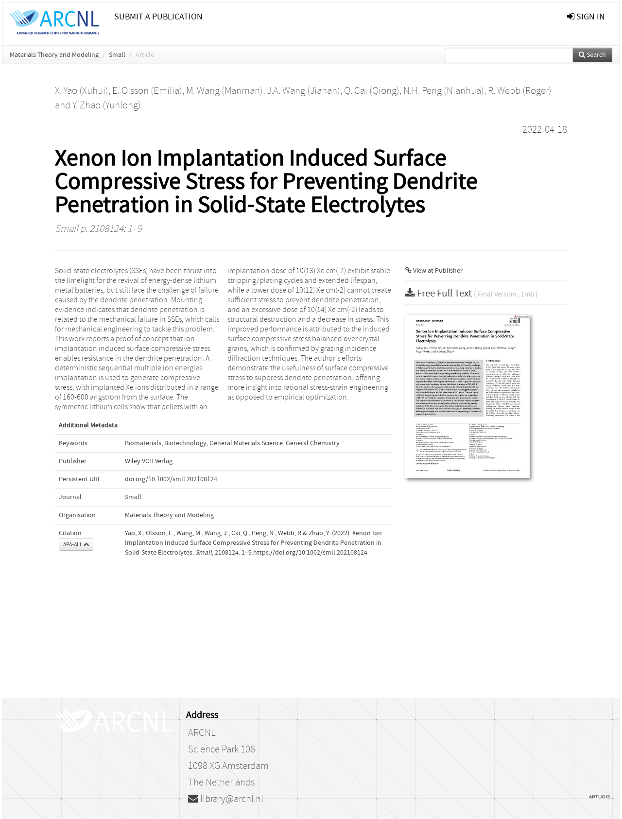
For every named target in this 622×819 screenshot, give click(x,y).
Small (117, 55)
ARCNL (201, 733)
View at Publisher (437, 271)
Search (595, 55)
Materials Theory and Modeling (54, 55)
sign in (589, 17)
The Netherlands (221, 782)
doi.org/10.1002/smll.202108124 (171, 479)
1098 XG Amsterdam (228, 766)
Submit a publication (158, 17)
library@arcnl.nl (230, 799)
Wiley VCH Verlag (149, 461)
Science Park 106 (221, 749)
